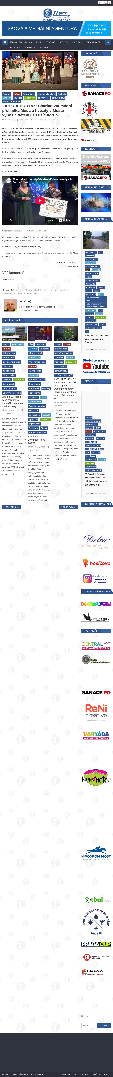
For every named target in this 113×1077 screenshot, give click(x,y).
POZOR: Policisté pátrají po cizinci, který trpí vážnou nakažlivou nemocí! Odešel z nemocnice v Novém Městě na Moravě (69, 507)
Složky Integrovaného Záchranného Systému (94, 277)
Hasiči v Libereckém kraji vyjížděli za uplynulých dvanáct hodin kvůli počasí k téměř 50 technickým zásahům (95, 310)
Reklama (44, 47)
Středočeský (35, 401)
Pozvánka (33, 397)
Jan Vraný (24, 120)
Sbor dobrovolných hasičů (93, 270)
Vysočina (33, 419)
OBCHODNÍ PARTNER (97, 591)
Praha (43, 397)
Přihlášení (96, 1074)
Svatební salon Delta (29, 293)
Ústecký (7, 97)
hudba (6, 344)
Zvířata (89, 445)
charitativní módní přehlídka (24, 290)
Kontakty (30, 47)
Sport (63, 42)
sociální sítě (91, 421)
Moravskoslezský (37, 379)
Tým (75, 1074)
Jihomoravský (35, 353)
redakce (14, 47)
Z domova (30, 97)
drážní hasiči (90, 255)
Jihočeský (44, 348)
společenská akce (46, 94)
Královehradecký (37, 362)
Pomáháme (29, 94)
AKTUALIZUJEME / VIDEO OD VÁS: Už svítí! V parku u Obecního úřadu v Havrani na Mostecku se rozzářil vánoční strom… (65, 389)
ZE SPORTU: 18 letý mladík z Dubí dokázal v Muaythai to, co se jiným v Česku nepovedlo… (13, 507)
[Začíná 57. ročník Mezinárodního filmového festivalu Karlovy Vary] (14, 333)
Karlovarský (17, 344)
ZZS (86, 299)
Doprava (33, 348)
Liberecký (33, 375)
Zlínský (44, 428)
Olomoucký (34, 384)
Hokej (106, 1074)
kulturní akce (44, 290)
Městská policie (91, 262)
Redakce (58, 406)
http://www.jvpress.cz (29, 310)
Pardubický (34, 388)
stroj (86, 282)
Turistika (7, 379)
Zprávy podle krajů (20, 42)
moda (53, 290)
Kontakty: (84, 1074)
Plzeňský (46, 388)
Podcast (50, 42)
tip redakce (8, 370)
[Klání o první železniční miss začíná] (40, 333)
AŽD (31, 344)
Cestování (40, 344)
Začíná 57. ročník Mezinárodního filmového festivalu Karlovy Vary (12, 401)
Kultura (76, 42)
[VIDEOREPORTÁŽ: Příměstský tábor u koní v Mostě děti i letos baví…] (96, 402)
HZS (100, 255)
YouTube (18, 97)
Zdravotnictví (58, 97)
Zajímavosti (43, 97)
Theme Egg (38, 1074)
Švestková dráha (37, 406)
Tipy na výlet (93, 42)
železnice (33, 428)
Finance (7, 94)
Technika (62, 94)
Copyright (65, 1074)
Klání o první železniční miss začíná (36, 439)
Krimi (38, 42)
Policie (87, 266)
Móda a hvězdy (64, 290)
